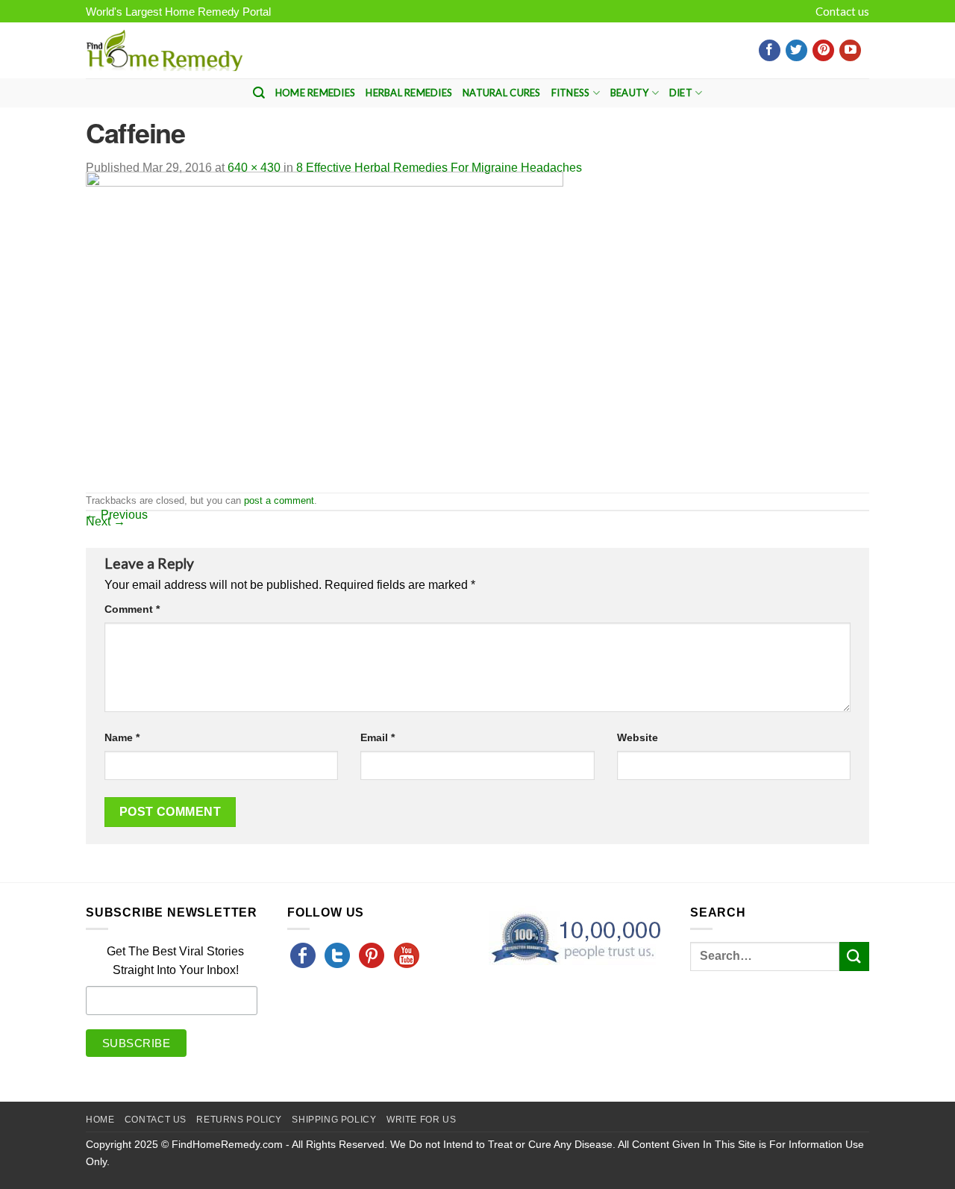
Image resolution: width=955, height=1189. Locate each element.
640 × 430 (254, 167)
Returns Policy (239, 1119)
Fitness (570, 93)
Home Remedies (315, 93)
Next (105, 521)
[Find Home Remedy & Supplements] (164, 50)
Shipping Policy (334, 1119)
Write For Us (421, 1119)
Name (122, 737)
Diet (680, 93)
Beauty (629, 93)
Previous (117, 514)
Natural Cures (501, 93)
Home (100, 1119)
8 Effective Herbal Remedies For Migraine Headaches (439, 167)
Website (637, 737)
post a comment (279, 500)
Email (377, 737)
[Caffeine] (324, 331)
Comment (132, 609)
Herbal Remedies (409, 93)
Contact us (842, 11)
